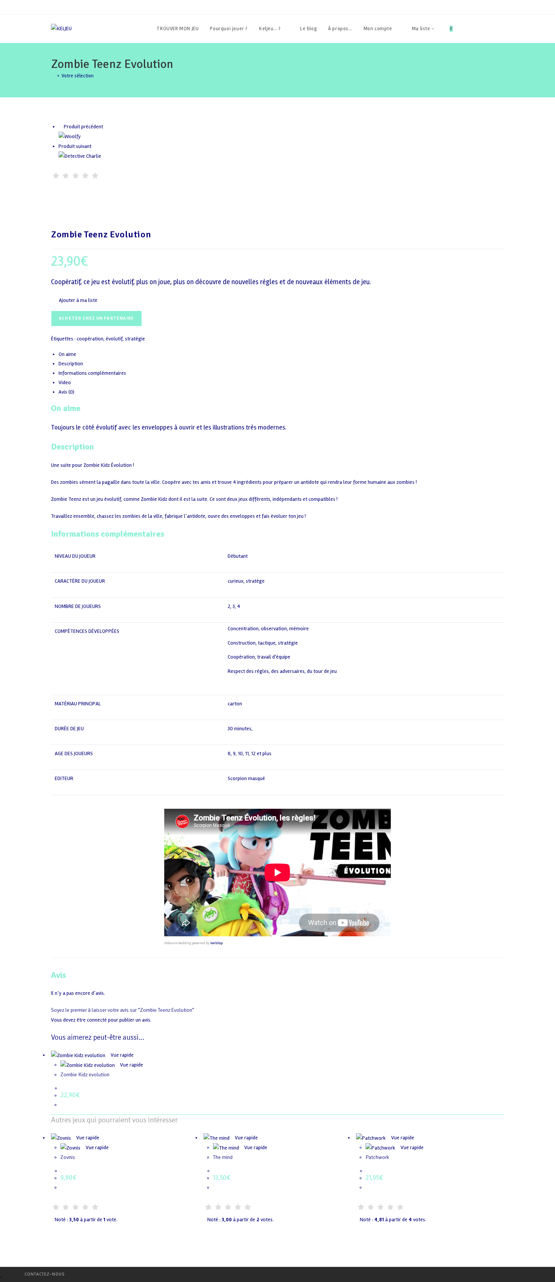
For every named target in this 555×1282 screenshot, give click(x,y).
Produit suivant (75, 146)
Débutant (238, 556)
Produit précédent (83, 126)
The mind (223, 1157)
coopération (90, 339)
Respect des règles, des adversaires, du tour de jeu (282, 671)
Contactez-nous (45, 1274)
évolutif (114, 339)
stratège (255, 581)
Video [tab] (65, 382)
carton (235, 703)
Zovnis (67, 1157)
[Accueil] (53, 76)
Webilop (216, 943)
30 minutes (239, 728)
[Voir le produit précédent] (61, 126)
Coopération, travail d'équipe (259, 657)
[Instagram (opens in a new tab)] (502, 28)
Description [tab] (71, 363)
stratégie (135, 339)
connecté (97, 1020)
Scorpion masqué (246, 778)
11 (247, 753)
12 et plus (261, 753)
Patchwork (377, 1157)
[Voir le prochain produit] (94, 146)
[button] (74, 300)
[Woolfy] (70, 136)
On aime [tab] (67, 354)
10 (240, 753)
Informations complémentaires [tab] (92, 373)
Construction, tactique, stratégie (263, 643)
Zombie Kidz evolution (84, 1074)
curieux (236, 581)
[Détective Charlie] (80, 155)
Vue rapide (121, 1055)
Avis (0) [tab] (66, 392)
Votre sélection (78, 76)
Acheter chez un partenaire (96, 318)
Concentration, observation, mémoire (268, 628)
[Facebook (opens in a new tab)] (481, 28)
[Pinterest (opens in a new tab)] (492, 28)
